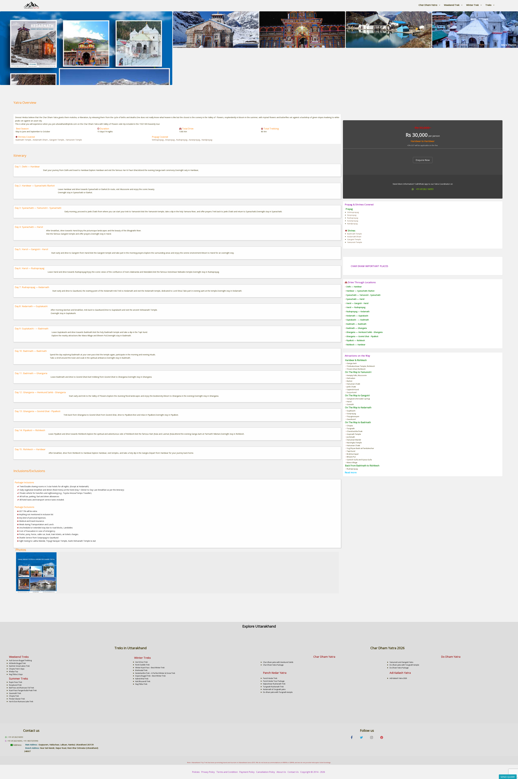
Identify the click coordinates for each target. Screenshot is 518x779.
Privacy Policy (208, 771)
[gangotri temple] (475, 29)
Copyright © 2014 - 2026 (312, 771)
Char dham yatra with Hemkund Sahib (278, 662)
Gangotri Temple (57, 139)
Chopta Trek (14, 696)
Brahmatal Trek (141, 670)
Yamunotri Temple (74, 139)
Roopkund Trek (15, 685)
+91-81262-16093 (424, 189)
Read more (351, 472)
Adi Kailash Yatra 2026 (398, 678)
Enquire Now (423, 160)
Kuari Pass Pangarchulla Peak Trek (23, 690)
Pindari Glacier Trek (17, 699)
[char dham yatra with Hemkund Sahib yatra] (86, 47)
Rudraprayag (182, 139)
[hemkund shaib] (389, 29)
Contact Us (293, 771)
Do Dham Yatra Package (399, 667)
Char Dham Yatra (428, 5)
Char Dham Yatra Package (273, 665)
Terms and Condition (227, 771)
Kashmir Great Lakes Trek (19, 666)
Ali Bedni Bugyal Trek (17, 663)
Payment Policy (247, 771)
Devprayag (170, 139)
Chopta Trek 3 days (16, 669)
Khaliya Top (13, 671)
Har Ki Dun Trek (141, 662)
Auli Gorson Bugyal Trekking (20, 660)
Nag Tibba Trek (141, 684)
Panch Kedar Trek (270, 678)
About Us (281, 771)
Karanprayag (194, 139)
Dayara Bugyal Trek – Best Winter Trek (150, 676)
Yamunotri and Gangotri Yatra (401, 662)
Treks (488, 5)
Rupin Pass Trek (15, 682)
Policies (196, 771)
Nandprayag (207, 139)
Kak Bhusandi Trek (142, 681)
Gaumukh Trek (15, 693)
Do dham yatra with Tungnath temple (404, 665)
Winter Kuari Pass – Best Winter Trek (150, 667)
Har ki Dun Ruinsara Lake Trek (21, 701)
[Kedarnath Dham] (216, 29)
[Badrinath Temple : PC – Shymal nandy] (302, 29)
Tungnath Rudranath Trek (273, 686)
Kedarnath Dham (40, 139)
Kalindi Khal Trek (141, 678)
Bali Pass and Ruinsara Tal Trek (21, 687)
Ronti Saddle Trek (142, 664)
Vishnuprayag (158, 139)
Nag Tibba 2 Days (16, 674)
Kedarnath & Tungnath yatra (274, 689)
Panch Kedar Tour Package (273, 681)
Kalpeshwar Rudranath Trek (274, 684)
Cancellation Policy (265, 771)
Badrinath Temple (24, 139)
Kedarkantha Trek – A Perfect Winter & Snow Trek (155, 673)
